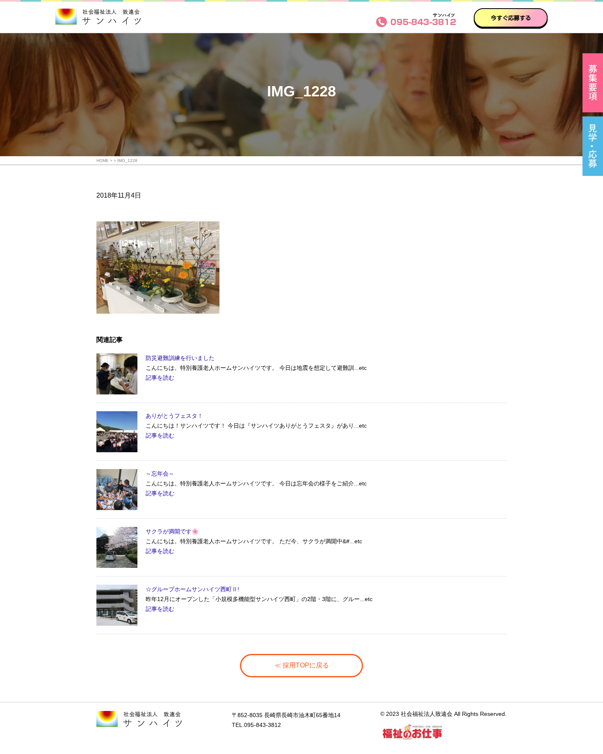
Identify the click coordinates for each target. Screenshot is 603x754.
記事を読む (160, 377)
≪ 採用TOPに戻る (301, 665)
